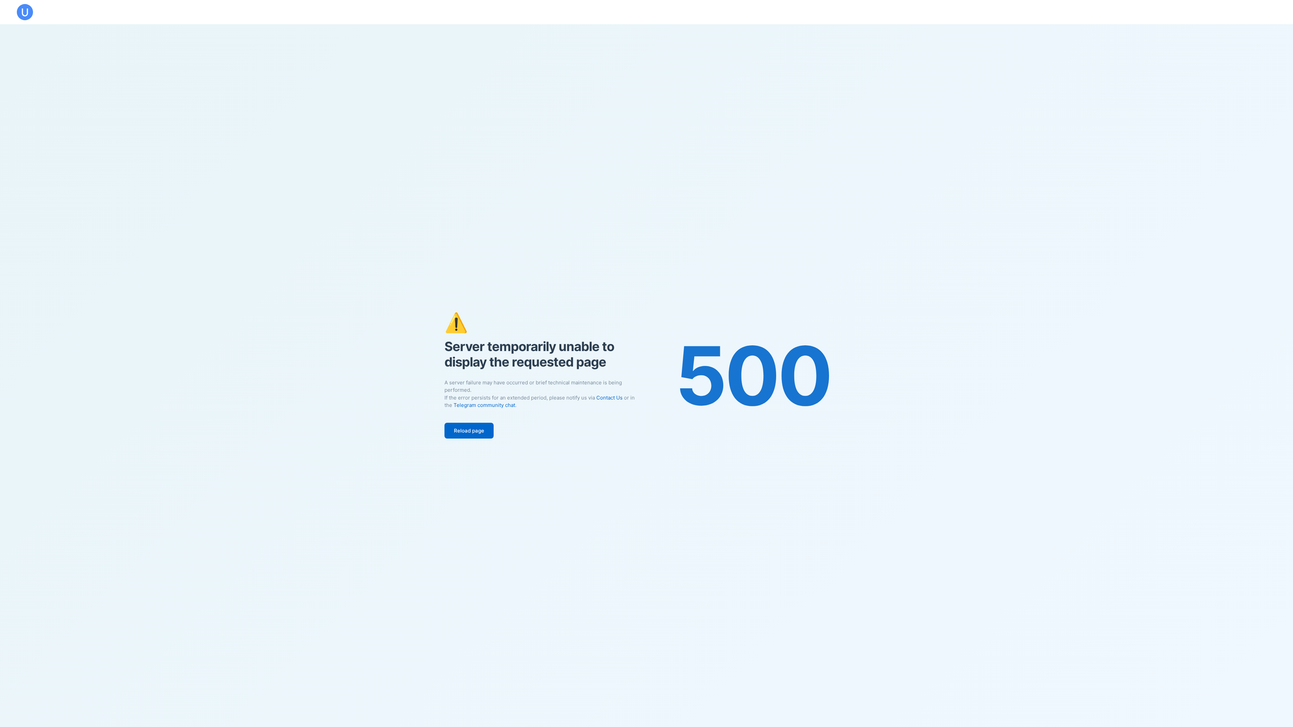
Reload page (469, 430)
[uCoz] (25, 12)
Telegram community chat (484, 405)
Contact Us (609, 397)
